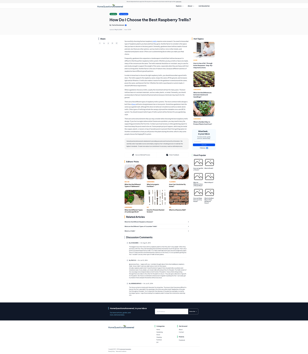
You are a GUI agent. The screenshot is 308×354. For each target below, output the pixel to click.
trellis (155, 41)
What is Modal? (208, 168)
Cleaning (172, 182)
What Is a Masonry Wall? (177, 210)
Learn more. (178, 1)
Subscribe (204, 144)
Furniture (159, 340)
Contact (181, 332)
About (181, 329)
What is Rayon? (208, 182)
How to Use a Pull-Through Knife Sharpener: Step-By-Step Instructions (203, 65)
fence (134, 104)
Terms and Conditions (121, 351)
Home (195, 60)
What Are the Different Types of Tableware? (133, 185)
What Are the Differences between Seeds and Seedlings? (202, 95)
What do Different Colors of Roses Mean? (198, 184)
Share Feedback (174, 155)
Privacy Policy (111, 351)
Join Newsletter (204, 6)
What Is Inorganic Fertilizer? (153, 185)
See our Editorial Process (142, 155)
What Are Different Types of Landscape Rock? (134, 211)
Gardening (150, 182)
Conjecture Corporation (125, 349)
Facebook (182, 340)
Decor (127, 182)
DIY (148, 207)
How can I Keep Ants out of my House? (197, 199)
